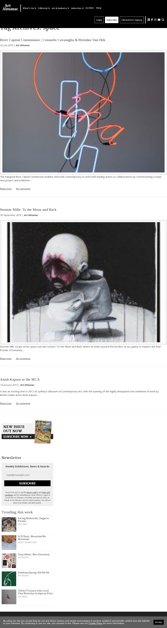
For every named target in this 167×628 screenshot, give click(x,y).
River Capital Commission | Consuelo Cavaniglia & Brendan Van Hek (52, 40)
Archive (90, 8)
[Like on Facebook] (152, 19)
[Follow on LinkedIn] (149, 19)
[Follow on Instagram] (155, 19)
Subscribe (111, 20)
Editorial (43, 8)
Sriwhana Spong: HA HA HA (33, 573)
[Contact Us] (159, 19)
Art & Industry (59, 8)
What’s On (28, 8)
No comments (23, 188)
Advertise (76, 8)
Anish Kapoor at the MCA (20, 379)
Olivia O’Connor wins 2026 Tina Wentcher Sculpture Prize (35, 592)
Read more (6, 188)
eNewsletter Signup (131, 20)
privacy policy (32, 492)
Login (99, 20)
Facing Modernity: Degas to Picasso (33, 520)
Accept (158, 622)
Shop (98, 8)
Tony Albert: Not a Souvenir (34, 555)
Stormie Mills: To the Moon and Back (28, 209)
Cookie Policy (95, 623)
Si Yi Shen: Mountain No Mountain (32, 538)
